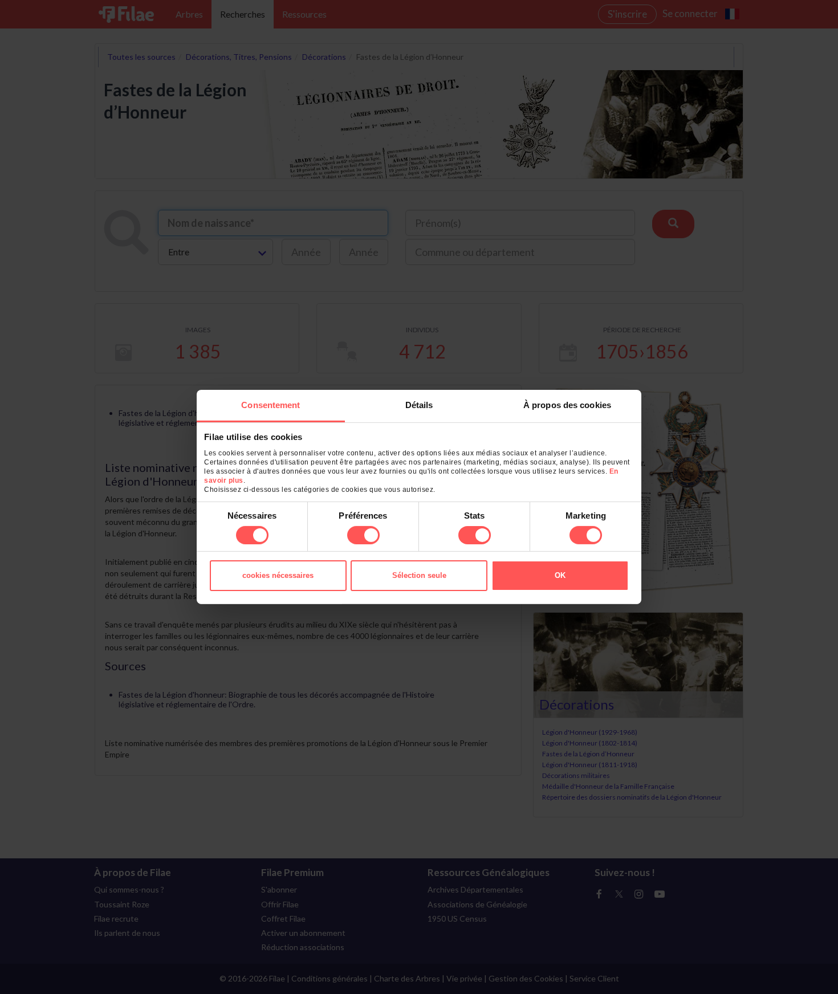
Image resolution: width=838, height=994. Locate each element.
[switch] (363, 535)
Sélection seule (419, 575)
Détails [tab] (419, 405)
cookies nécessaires (278, 575)
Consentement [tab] (270, 405)
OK (560, 575)
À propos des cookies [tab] (567, 405)
